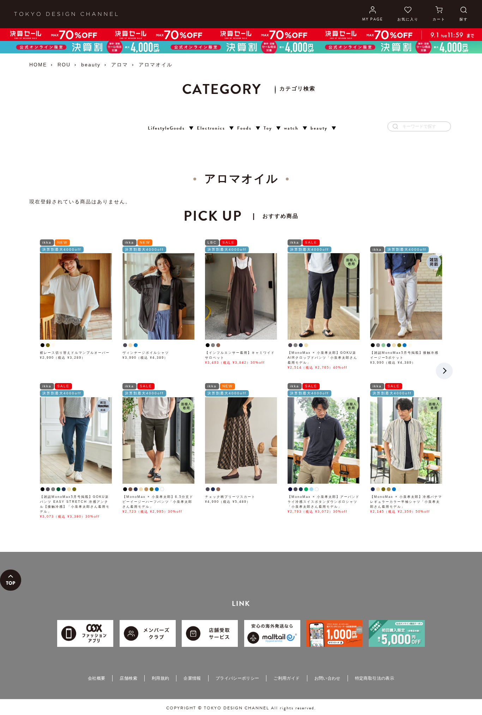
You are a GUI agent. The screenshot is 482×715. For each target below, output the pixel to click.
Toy (268, 128)
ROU (64, 64)
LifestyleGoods (166, 128)
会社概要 (96, 678)
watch (291, 128)
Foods (244, 128)
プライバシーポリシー (237, 678)
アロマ (119, 64)
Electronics (211, 128)
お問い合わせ (327, 678)
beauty (91, 64)
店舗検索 (128, 678)
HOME (38, 64)
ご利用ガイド (286, 678)
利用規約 (160, 678)
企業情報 (192, 678)
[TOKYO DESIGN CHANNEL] (66, 14)
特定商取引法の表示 (374, 678)
